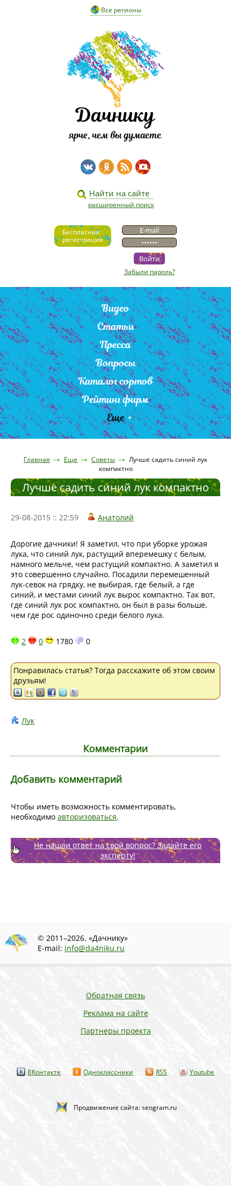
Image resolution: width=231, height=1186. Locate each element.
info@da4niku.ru (94, 948)
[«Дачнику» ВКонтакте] (88, 166)
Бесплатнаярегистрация (82, 235)
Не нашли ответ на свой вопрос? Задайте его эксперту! (117, 850)
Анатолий (116, 517)
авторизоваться (87, 817)
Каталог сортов (115, 381)
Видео (115, 308)
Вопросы (116, 363)
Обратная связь (115, 995)
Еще (116, 417)
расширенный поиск (121, 204)
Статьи (115, 326)
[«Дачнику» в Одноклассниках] (106, 166)
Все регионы (121, 9)
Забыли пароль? (149, 271)
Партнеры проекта (116, 1031)
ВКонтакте (44, 1072)
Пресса (115, 344)
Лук (27, 721)
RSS (161, 1072)
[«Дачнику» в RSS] (124, 166)
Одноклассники (108, 1072)
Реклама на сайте (115, 1013)
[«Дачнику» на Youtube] (142, 166)
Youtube (202, 1072)
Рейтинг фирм (115, 399)
